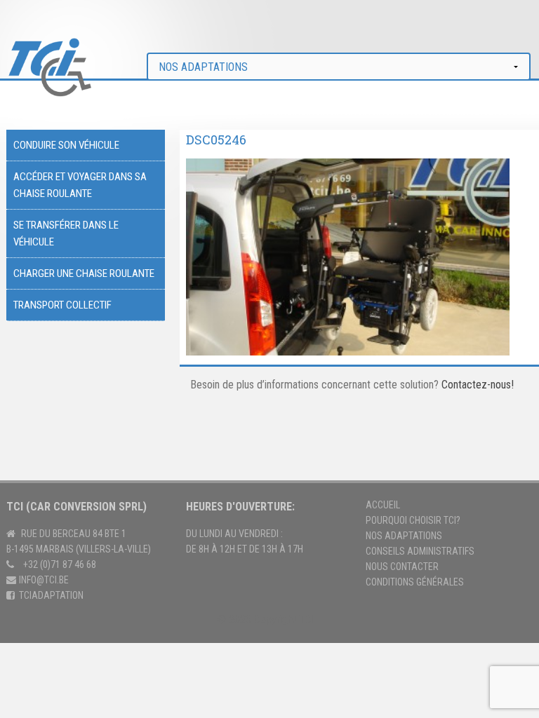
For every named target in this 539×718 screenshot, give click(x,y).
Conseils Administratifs (420, 551)
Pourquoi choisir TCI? (413, 520)
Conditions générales (415, 582)
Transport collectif (62, 305)
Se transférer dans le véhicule (66, 233)
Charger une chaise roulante (83, 273)
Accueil (383, 504)
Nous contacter (402, 566)
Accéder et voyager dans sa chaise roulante (80, 185)
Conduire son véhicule (66, 145)
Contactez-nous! (477, 384)
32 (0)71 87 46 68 (62, 564)
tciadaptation (51, 595)
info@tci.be (44, 579)
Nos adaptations (404, 535)
